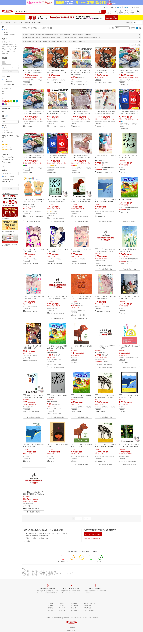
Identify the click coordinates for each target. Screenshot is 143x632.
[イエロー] (11, 101)
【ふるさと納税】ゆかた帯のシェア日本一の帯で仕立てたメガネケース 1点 (81, 157)
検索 (11, 71)
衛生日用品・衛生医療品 (46, 573)
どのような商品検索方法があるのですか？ (37, 535)
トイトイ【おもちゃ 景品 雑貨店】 (34, 216)
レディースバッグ (51, 571)
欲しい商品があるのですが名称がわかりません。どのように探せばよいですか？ (47, 533)
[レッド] (5, 101)
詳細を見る (82, 41)
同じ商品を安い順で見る (33, 221)
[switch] (17, 136)
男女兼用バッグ (50, 575)
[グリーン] (14, 101)
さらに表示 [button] (5, 53)
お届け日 (4, 125)
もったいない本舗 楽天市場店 (56, 218)
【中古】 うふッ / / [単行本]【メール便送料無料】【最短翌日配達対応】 (105, 251)
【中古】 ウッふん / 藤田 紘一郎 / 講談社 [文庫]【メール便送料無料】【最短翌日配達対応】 (33, 397)
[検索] (104, 12)
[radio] (2, 29)
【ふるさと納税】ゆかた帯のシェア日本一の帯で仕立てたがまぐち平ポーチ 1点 (81, 113)
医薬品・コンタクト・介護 (29, 573)
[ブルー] (17, 101)
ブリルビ (123, 172)
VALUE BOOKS (101, 216)
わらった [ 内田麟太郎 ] (126, 199)
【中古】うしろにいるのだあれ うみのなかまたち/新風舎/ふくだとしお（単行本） (105, 201)
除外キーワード (6, 182)
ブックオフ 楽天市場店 (79, 315)
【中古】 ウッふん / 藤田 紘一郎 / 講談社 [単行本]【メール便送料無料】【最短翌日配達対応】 (57, 201)
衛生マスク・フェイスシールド (64, 573)
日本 (3, 111)
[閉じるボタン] (139, 34)
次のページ (87, 518)
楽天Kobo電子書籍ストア (31, 264)
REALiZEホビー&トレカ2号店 (105, 172)
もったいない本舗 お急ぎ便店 (104, 364)
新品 (3, 91)
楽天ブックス (124, 212)
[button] (136, 7)
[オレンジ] (8, 101)
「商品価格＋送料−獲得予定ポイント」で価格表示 (34, 28)
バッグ (42, 571)
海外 (7, 116)
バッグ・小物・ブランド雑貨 (30, 571)
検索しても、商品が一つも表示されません (37, 538)
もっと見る (27, 541)
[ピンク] (3, 101)
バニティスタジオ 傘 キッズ (56, 82)
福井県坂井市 (28, 85)
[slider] (1, 65)
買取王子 (75, 461)
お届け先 (4, 118)
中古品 (3, 94)
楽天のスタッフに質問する (92, 534)
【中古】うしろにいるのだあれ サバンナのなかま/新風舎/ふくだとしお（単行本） (105, 397)
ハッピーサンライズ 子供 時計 (105, 82)
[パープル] (3, 104)
